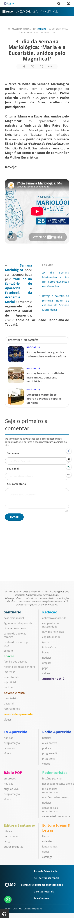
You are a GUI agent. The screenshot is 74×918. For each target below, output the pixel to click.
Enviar (14, 517)
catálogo (47, 857)
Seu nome (13, 453)
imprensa (9, 672)
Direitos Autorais (44, 891)
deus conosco (12, 836)
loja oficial (10, 682)
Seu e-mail (13, 468)
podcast (47, 748)
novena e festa (14, 693)
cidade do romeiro (15, 628)
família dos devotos (15, 661)
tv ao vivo (9, 748)
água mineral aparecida (18, 623)
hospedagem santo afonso (58, 783)
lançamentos (50, 846)
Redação (49, 612)
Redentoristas (54, 772)
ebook (45, 851)
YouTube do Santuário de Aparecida (18, 283)
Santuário (12, 612)
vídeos (7, 719)
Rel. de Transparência (46, 878)
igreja (45, 642)
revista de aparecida (18, 714)
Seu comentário (16, 484)
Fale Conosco (41, 898)
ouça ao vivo (49, 743)
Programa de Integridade (48, 884)
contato (8, 650)
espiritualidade (51, 637)
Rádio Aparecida (56, 731)
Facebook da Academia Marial (18, 297)
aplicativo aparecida (54, 618)
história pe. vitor (52, 778)
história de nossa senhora (19, 666)
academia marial (14, 618)
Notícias (41, 28)
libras (45, 652)
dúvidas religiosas (53, 631)
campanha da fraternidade (50, 624)
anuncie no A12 (53, 679)
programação (12, 743)
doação (9, 656)
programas (48, 758)
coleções (47, 841)
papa (45, 668)
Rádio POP (13, 772)
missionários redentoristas (50, 790)
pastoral (9, 703)
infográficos (49, 647)
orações (47, 662)
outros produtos (13, 846)
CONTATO (27, 885)
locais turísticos (13, 677)
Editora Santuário (19, 825)
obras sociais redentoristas (50, 809)
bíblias (8, 831)
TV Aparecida (15, 731)
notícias (8, 687)
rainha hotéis (12, 708)
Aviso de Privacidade (45, 871)
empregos (10, 778)
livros (7, 841)
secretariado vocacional (56, 816)
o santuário (10, 698)
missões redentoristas (55, 797)
